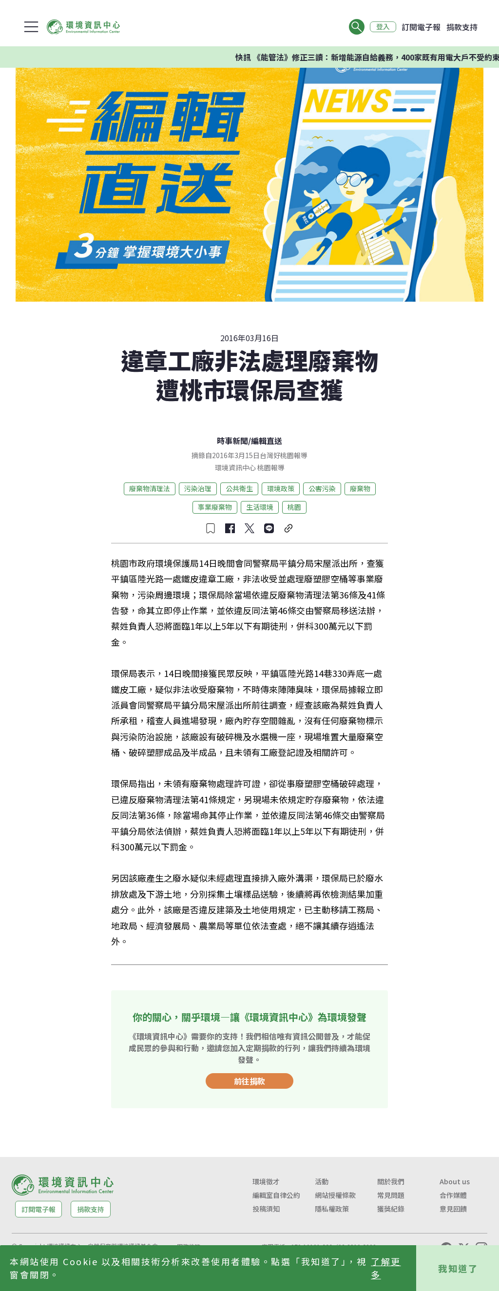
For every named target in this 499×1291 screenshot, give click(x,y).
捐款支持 (462, 27)
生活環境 (259, 507)
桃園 (294, 507)
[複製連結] (288, 528)
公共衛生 (239, 488)
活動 (321, 1181)
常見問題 (390, 1195)
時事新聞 (232, 440)
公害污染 (322, 488)
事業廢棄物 (215, 507)
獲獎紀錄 (390, 1209)
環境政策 (280, 488)
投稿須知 (266, 1209)
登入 (383, 27)
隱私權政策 (332, 1209)
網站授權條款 (335, 1195)
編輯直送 (266, 440)
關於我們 (390, 1181)
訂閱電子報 (421, 27)
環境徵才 (266, 1181)
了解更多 (386, 1268)
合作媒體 (453, 1195)
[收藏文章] (210, 528)
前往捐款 (249, 1081)
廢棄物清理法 (149, 488)
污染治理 (197, 488)
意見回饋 (453, 1209)
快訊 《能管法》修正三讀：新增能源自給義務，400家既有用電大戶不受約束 (343, 57)
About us (455, 1181)
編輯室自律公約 (276, 1195)
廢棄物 (360, 488)
